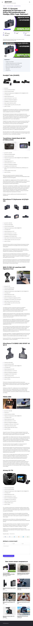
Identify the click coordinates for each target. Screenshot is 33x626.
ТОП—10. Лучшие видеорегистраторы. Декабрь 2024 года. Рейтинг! (9, 574)
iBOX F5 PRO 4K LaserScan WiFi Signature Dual (14, 66)
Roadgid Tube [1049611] (10, 61)
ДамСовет (8, 2)
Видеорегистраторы (7, 29)
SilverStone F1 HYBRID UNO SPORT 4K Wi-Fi (13, 67)
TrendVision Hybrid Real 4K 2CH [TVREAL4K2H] (14, 63)
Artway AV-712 (8, 70)
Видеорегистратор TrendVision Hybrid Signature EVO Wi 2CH (23, 574)
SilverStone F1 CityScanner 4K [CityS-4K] (12, 64)
